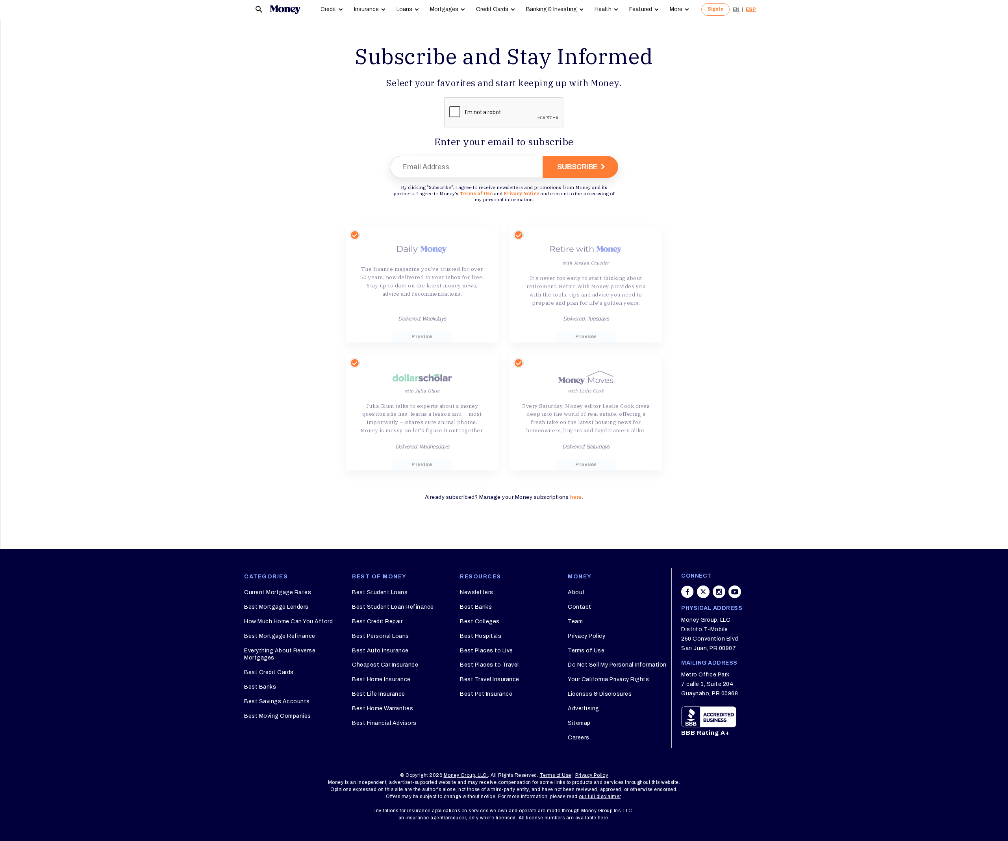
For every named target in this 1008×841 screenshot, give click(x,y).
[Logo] (285, 9)
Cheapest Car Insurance (385, 665)
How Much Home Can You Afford (288, 621)
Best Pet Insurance (486, 694)
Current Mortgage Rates (277, 592)
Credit (328, 9)
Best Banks (260, 687)
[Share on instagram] (719, 591)
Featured (640, 9)
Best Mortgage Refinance (279, 636)
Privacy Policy (586, 636)
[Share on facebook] (687, 591)
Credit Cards (492, 9)
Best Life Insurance (378, 694)
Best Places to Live (486, 651)
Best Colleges (480, 621)
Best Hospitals (480, 636)
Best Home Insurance (381, 679)
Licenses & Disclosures (600, 694)
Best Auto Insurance (380, 651)
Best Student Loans (380, 592)
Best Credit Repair (377, 621)
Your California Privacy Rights (608, 679)
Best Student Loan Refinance (393, 607)
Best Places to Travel (489, 665)
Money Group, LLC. (466, 775)
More (676, 9)
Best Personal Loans (380, 636)
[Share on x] (703, 591)
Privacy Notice (521, 193)
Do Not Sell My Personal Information (617, 665)
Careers (578, 738)
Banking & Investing (551, 9)
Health (603, 9)
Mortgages (444, 9)
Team (575, 621)
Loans (404, 9)
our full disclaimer (600, 796)
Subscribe (577, 167)
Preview (422, 336)
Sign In (715, 9)
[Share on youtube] (734, 591)
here (576, 497)
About (576, 592)
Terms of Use (476, 193)
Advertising (583, 708)
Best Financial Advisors (384, 723)
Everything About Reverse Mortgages (279, 654)
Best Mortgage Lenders (276, 607)
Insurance (366, 9)
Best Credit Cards (269, 672)
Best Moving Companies (277, 716)
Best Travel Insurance (489, 679)
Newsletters (476, 592)
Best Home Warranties (382, 708)
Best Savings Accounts (277, 701)
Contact (579, 607)
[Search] (259, 9)
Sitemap (579, 723)
